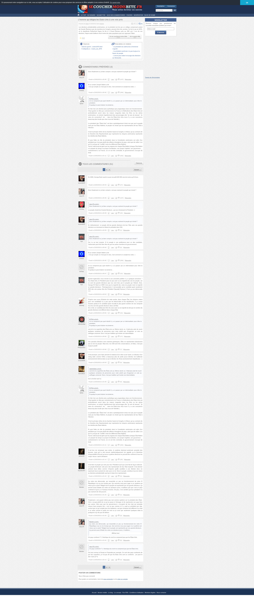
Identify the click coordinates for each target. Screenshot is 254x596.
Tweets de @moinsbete (152, 77)
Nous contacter (161, 592)
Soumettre (101, 15)
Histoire (102, 23)
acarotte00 (81, 183)
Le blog (110, 592)
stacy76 (81, 77)
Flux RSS (125, 592)
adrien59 (81, 456)
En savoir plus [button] (115, 2)
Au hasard (91, 15)
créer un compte (122, 579)
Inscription (161, 6)
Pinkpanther (81, 347)
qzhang (81, 305)
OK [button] (247, 2)
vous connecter (108, 579)
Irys (81, 241)
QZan (87, 23)
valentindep (81, 324)
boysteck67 (81, 470)
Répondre (128, 79)
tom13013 (81, 373)
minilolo (81, 90)
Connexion (171, 6)
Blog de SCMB (149, 15)
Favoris (129, 15)
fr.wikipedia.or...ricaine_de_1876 (92, 49)
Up (116, 79)
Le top (83, 15)
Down (119, 79)
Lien (112, 79)
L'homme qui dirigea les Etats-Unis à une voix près (100, 19)
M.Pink (91, 99)
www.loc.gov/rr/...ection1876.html (92, 46)
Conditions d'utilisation (136, 592)
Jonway (81, 209)
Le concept (117, 592)
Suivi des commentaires (116, 15)
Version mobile (102, 592)
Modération (138, 15)
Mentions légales (150, 592)
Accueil (94, 592)
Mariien (81, 487)
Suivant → (137, 169)
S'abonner (139, 163)
